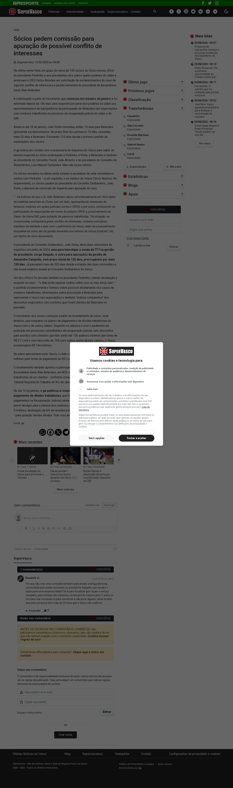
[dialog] (116, 394)
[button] (116, 389)
